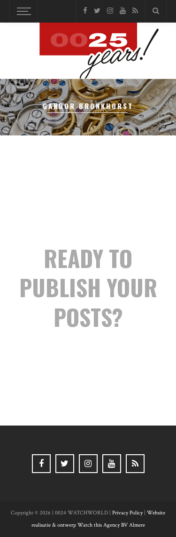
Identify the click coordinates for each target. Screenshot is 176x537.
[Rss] (135, 11)
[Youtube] (122, 11)
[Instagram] (110, 11)
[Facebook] (85, 11)
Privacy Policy (127, 512)
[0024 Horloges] (88, 52)
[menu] (22, 11)
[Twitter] (97, 11)
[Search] (155, 11)
